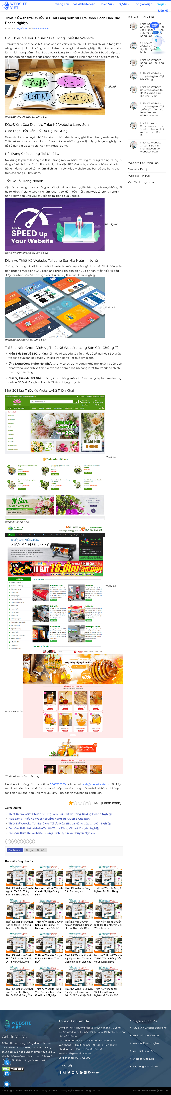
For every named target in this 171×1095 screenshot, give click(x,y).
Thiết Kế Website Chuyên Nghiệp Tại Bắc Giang (152, 76)
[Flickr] (93, 1072)
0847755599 (58, 784)
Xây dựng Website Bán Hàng (150, 1027)
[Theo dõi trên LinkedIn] (85, 1072)
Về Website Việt (84, 4)
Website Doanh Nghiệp (146, 1043)
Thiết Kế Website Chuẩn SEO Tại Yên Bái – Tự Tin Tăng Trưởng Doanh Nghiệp (60, 814)
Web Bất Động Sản (144, 1051)
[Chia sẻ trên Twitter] (14, 841)
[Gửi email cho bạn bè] (20, 841)
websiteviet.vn (41, 28)
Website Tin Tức (139, 175)
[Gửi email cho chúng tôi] (73, 1072)
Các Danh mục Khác (141, 182)
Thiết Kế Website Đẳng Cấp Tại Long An (152, 62)
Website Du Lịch (139, 169)
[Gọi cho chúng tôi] (77, 1072)
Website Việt (31, 1090)
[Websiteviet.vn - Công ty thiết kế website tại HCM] (21, 6)
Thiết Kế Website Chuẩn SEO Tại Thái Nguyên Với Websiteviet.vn (150, 147)
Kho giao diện (143, 4)
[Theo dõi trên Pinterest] (81, 1072)
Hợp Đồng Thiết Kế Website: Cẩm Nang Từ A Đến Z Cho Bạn (49, 818)
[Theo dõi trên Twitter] (68, 1072)
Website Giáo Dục (143, 1058)
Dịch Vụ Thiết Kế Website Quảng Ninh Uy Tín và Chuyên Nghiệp (52, 833)
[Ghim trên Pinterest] (26, 841)
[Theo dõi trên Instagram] (64, 1072)
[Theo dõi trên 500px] (98, 1072)
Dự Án (123, 4)
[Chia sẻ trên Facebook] (8, 841)
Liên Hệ (163, 10)
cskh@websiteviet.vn (96, 784)
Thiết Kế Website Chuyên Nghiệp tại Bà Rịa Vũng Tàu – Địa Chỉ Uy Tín (151, 92)
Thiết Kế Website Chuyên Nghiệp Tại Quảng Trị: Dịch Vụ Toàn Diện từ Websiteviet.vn (152, 109)
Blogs (160, 4)
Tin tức (41, 850)
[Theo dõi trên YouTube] (89, 1072)
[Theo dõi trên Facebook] (60, 1072)
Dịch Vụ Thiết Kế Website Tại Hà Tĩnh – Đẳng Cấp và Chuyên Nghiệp (54, 828)
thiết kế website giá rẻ (15, 1047)
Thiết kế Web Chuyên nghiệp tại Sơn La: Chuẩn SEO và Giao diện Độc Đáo (152, 129)
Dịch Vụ (106, 4)
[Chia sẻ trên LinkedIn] (32, 841)
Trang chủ (62, 4)
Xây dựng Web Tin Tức (146, 1066)
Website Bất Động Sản (143, 162)
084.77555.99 (82, 1057)
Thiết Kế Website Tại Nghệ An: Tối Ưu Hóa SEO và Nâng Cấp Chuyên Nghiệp (60, 823)
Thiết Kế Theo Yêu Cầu (146, 1035)
